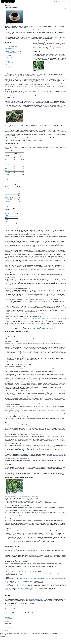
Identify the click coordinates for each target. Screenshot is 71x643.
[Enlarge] (21, 23)
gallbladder (40, 385)
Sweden (6, 219)
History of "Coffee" (11, 611)
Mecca (23, 287)
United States (9, 549)
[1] (35, 302)
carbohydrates (26, 408)
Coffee (8, 605)
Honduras (7, 174)
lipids (20, 408)
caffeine (13, 338)
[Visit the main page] (8, 1)
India (6, 168)
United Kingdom (8, 199)
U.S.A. (6, 186)
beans (25, 27)
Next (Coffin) (64, 8)
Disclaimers (7, 630)
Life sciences (9, 618)
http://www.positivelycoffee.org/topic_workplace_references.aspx (20, 372)
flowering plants (59, 54)
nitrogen (38, 95)
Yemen (54, 125)
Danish (24, 438)
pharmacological (50, 356)
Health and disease (10, 620)
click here (41, 601)
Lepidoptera (29, 91)
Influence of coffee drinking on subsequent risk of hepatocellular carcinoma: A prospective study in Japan (37, 573)
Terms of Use (50, 633)
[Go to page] (69, 2)
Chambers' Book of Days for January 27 (23, 571)
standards (7, 599)
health (32, 29)
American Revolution (31, 318)
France (6, 193)
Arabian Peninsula (37, 101)
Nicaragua (20, 246)
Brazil (13, 122)
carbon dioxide (26, 352)
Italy (46, 106)
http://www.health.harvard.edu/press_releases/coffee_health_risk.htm (20, 381)
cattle (20, 234)
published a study (26, 454)
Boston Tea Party (45, 318)
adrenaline (36, 345)
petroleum (52, 32)
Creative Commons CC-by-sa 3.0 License (33, 599)
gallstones (34, 385)
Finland (6, 211)
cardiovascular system (25, 456)
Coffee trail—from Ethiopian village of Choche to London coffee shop (37, 575)
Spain (6, 195)
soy (9, 234)
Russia (47, 257)
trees (52, 55)
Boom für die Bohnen (16, 582)
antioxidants (57, 396)
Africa (64, 55)
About (23, 1)
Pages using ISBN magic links (12, 624)
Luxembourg (11, 197)
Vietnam (11, 131)
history (11, 605)
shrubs (46, 55)
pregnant (21, 436)
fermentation (10, 504)
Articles (18, 1)
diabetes (20, 378)
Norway (6, 215)
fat (15, 393)
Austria (6, 221)
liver (37, 375)
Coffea (8, 607)
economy (23, 29)
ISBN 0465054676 (59, 584)
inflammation (60, 455)
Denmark (7, 213)
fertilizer (21, 95)
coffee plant (41, 26)
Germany (7, 188)
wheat (16, 234)
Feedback (28, 1)
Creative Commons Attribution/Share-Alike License (22, 633)
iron (23, 501)
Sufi (44, 280)
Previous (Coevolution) (9, 8)
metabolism (51, 406)
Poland (6, 203)
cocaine (35, 359)
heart (39, 374)
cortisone (30, 345)
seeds (35, 26)
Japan (6, 189)
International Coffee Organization (48, 240)
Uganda (6, 176)
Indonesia (7, 126)
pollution (49, 44)
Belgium (6, 197)
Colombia (7, 164)
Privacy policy (8, 627)
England (37, 291)
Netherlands (7, 201)
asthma (53, 383)
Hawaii (19, 498)
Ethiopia (18, 101)
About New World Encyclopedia (7, 628)
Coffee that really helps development (22, 588)
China (52, 257)
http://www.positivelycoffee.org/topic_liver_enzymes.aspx (18, 377)
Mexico (6, 166)
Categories (7, 617)
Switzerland (7, 223)
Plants (7, 621)
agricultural (27, 520)
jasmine (10, 88)
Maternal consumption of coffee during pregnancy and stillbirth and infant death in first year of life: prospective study (41, 589)
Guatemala (7, 172)
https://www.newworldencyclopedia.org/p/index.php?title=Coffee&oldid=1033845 (28, 615)
